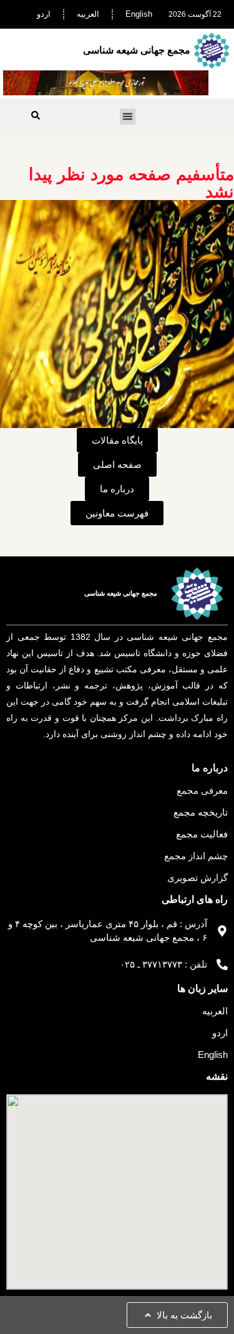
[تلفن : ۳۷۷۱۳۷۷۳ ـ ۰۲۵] (222, 964)
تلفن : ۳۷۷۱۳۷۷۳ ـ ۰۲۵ (163, 964)
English (138, 14)
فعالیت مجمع (202, 834)
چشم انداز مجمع (196, 855)
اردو (44, 14)
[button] (128, 116)
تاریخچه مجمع (200, 812)
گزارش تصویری (197, 877)
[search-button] (35, 115)
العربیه (88, 14)
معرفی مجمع (202, 790)
